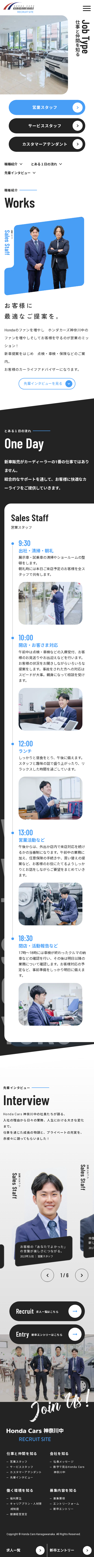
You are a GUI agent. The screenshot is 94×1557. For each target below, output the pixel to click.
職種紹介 (10, 164)
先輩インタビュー (17, 173)
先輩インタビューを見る (43, 384)
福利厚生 (16, 1498)
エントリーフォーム (66, 1503)
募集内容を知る (63, 1490)
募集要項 (59, 1498)
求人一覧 (13, 1550)
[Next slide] (81, 1275)
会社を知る (59, 1454)
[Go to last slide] (47, 1275)
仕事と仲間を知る (22, 1454)
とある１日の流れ (44, 164)
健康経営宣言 (18, 1514)
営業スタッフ (44, 107)
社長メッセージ (63, 1461)
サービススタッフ (44, 126)
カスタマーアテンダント (45, 144)
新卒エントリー (63, 1509)
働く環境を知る (20, 1490)
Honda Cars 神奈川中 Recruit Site (18, 7)
